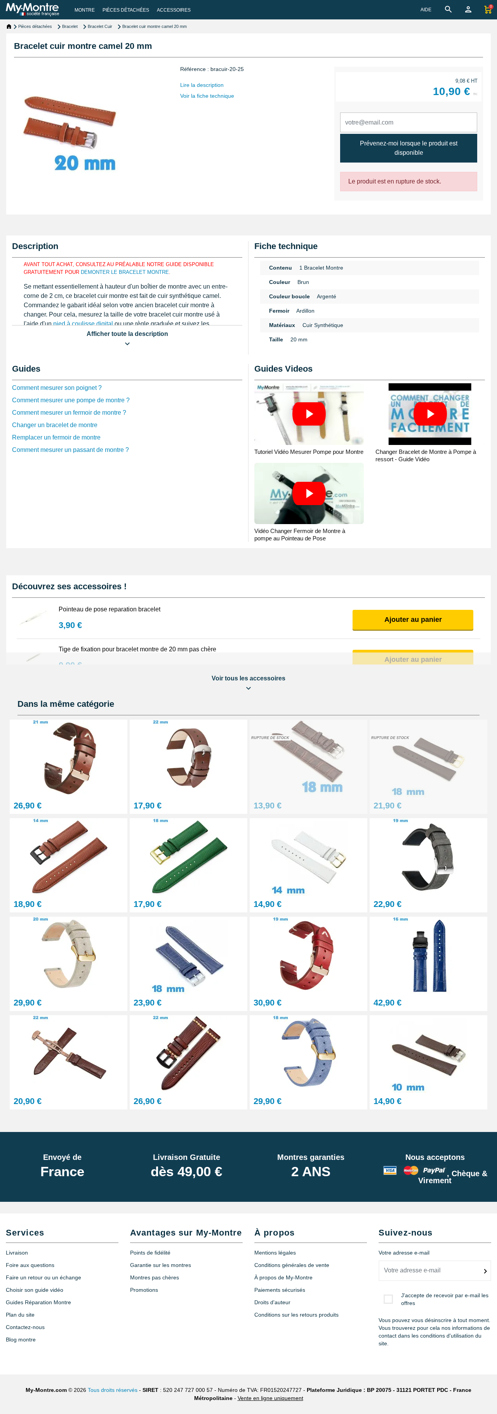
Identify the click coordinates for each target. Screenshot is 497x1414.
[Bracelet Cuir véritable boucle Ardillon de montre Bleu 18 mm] (308, 1053)
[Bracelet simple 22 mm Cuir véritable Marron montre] (188, 758)
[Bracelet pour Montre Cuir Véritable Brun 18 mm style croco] (308, 758)
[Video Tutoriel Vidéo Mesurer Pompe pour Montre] (309, 414)
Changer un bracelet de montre (54, 425)
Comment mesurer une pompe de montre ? (71, 400)
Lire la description (202, 85)
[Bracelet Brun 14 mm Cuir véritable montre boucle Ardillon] (68, 856)
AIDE (426, 9)
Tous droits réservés (112, 1390)
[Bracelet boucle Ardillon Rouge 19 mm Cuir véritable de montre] (308, 955)
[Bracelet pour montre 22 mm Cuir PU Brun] (188, 1053)
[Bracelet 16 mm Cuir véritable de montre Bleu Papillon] (428, 955)
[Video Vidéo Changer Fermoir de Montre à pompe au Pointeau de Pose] (309, 493)
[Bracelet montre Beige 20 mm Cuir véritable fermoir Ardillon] (68, 955)
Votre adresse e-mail (404, 1253)
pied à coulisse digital (83, 323)
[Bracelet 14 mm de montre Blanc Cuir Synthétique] (308, 856)
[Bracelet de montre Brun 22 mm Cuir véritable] (68, 1053)
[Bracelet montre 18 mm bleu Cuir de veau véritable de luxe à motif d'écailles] (188, 955)
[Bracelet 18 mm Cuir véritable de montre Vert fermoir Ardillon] (188, 856)
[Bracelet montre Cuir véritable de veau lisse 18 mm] (428, 758)
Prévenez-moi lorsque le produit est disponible (408, 148)
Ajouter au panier (413, 619)
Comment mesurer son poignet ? (57, 387)
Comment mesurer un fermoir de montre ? (69, 412)
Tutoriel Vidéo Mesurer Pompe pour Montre (308, 451)
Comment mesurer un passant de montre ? (70, 450)
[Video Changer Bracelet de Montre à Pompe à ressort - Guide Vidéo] (430, 414)
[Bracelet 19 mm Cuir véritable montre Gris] (428, 856)
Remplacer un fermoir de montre (56, 437)
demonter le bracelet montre (125, 272)
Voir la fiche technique (207, 96)
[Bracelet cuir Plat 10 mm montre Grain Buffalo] (428, 1053)
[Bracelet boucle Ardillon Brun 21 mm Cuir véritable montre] (68, 758)
